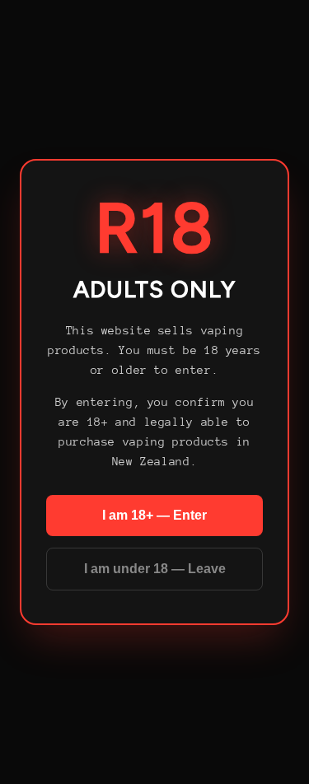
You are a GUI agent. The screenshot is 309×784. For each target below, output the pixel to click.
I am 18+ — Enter (154, 515)
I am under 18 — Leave (155, 569)
